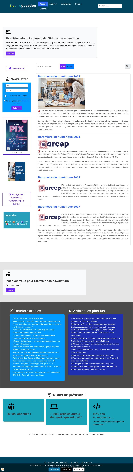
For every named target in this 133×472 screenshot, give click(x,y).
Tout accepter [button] (54, 469)
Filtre (63, 66)
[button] (2, 469)
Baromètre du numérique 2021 (59, 136)
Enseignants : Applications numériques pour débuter (17, 199)
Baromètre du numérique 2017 (59, 206)
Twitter (75, 462)
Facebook (88, 462)
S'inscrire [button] (10, 53)
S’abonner (16, 108)
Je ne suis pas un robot (18, 96)
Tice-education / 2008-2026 (57, 462)
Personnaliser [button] (78, 469)
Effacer (70, 66)
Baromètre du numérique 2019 (59, 177)
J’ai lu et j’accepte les (17, 102)
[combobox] (110, 6)
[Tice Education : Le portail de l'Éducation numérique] (23, 6)
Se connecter (18, 68)
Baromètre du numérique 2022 (59, 76)
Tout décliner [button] (66, 469)
